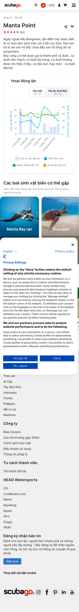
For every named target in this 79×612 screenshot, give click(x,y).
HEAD (7, 527)
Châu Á (7, 17)
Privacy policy (64, 251)
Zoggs (7, 522)
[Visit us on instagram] (38, 592)
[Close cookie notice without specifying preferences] (72, 244)
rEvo (6, 516)
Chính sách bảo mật (17, 443)
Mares (7, 499)
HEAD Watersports (20, 480)
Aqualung (9, 505)
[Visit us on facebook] (46, 592)
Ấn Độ (18, 17)
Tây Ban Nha (12, 387)
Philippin (9, 403)
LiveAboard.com (14, 494)
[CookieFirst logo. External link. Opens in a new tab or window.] (4, 256)
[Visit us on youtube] (72, 592)
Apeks (7, 510)
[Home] (12, 5)
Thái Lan (9, 376)
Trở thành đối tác (15, 471)
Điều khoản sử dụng (17, 448)
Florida (8, 398)
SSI (5, 488)
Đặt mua (12, 561)
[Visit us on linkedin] (63, 592)
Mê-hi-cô (9, 409)
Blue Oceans (12, 432)
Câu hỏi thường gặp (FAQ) (21, 437)
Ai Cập (7, 381)
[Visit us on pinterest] (55, 592)
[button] (10, 251)
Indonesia (10, 392)
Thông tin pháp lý (15, 454)
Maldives (9, 415)
